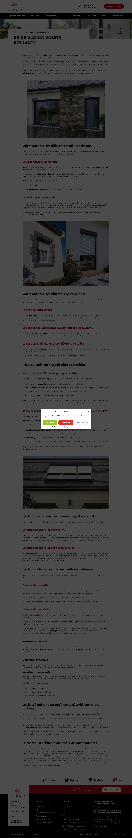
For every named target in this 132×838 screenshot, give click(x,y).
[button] (88, 411)
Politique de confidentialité (71, 426)
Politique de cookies (57, 426)
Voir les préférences (81, 422)
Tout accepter (50, 422)
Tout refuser (66, 422)
